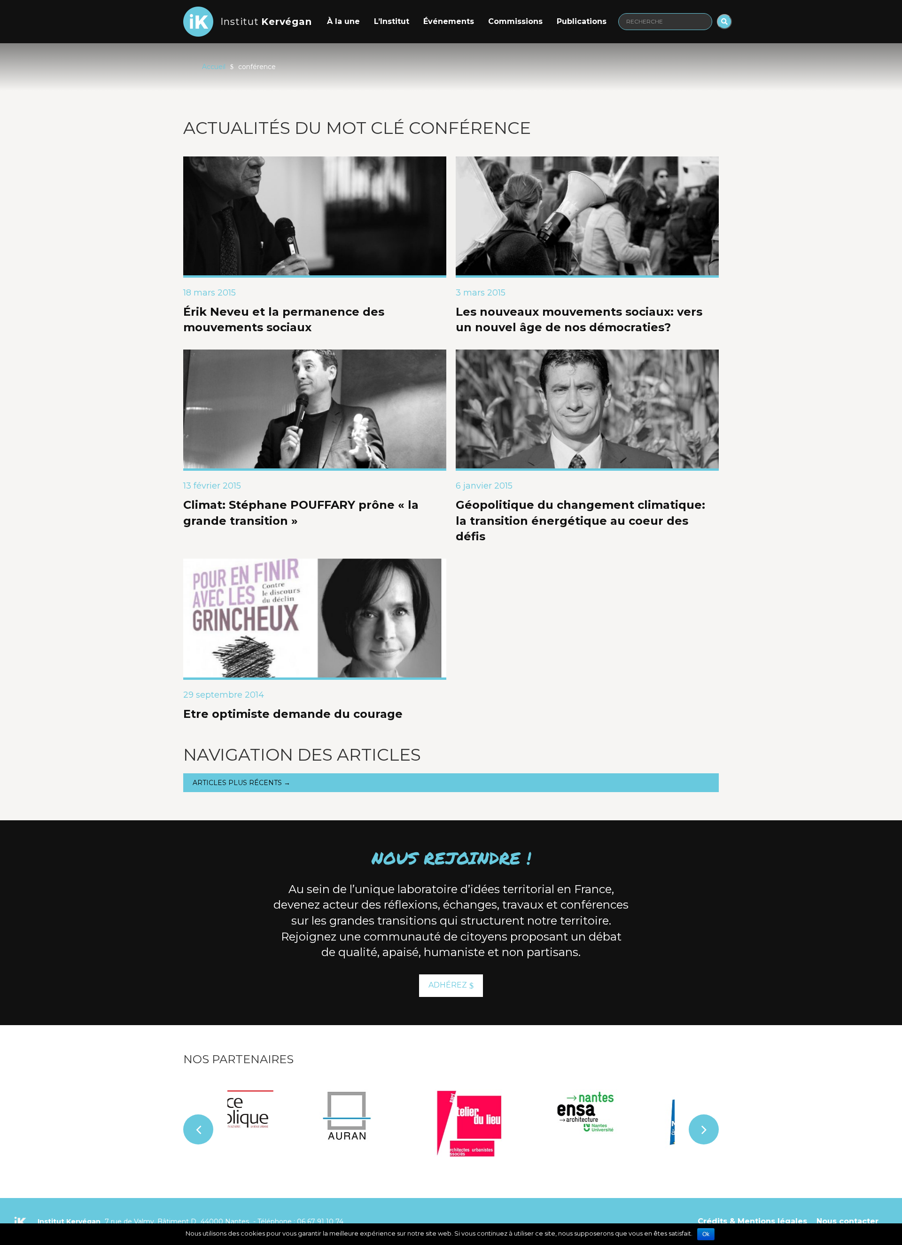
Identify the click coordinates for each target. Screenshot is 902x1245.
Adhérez (447, 984)
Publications (582, 21)
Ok (705, 1234)
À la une (343, 21)
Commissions (515, 21)
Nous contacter (847, 1221)
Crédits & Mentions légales (752, 1221)
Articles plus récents (241, 782)
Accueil (214, 66)
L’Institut (391, 21)
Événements (448, 21)
